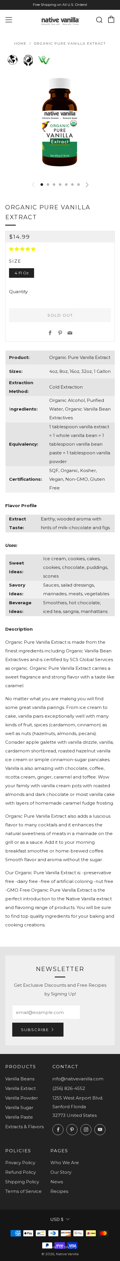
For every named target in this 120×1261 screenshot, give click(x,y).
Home (20, 43)
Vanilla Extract (20, 1088)
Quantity (18, 291)
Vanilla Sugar (19, 1107)
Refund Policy (20, 1172)
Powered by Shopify (60, 1247)
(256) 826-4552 (68, 1088)
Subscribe (35, 1029)
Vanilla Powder (21, 1098)
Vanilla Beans (19, 1079)
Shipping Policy (22, 1181)
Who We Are (64, 1162)
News (56, 1181)
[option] (60, 121)
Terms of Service (23, 1191)
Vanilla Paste (19, 1117)
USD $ (56, 1219)
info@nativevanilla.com (77, 1079)
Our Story (60, 1172)
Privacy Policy (20, 1162)
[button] (41, 184)
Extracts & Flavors (24, 1126)
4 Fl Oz (22, 273)
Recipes (59, 1191)
